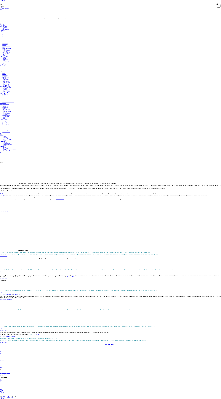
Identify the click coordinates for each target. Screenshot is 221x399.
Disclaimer (2, 384)
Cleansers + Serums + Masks (5, 72)
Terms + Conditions (3, 383)
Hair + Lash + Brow (4, 93)
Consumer (2, 135)
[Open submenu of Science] (1, 134)
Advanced (2, 146)
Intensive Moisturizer (17, 294)
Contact (1, 379)
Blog (1, 391)
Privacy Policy (2, 382)
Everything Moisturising (5, 86)
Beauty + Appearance (4, 40)
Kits (1, 97)
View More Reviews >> (110, 344)
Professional (2, 141)
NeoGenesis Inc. (6, 396)
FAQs (1, 380)
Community (2, 392)
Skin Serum (10, 294)
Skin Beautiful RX (70, 276)
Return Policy (2, 381)
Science (1, 390)
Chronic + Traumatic (4, 56)
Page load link (2, 398)
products (5, 193)
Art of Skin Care (100, 314)
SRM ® (2, 193)
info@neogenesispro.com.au (8, 2)
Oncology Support (3, 65)
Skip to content (2, 0)
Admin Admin (7, 159)
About (1, 389)
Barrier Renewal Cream (60, 199)
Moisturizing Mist (11, 336)
